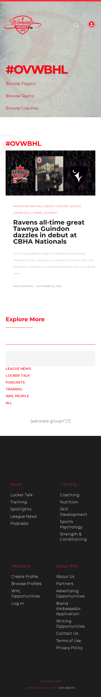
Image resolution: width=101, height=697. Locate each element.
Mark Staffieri (23, 286)
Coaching (69, 495)
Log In (17, 603)
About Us (65, 576)
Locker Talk (18, 375)
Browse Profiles (26, 583)
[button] (76, 25)
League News (18, 369)
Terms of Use (68, 641)
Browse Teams (20, 96)
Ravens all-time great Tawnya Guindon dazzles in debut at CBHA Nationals (49, 232)
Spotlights (20, 509)
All (9, 403)
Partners (64, 583)
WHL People (17, 396)
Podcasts (15, 382)
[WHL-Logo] (22, 25)
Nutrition (69, 502)
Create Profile (24, 576)
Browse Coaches (22, 108)
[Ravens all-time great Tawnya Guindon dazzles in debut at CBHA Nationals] (50, 173)
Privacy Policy (69, 648)
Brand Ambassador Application (68, 608)
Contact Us (67, 633)
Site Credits (66, 687)
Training (14, 389)
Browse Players (20, 83)
